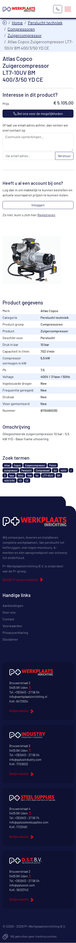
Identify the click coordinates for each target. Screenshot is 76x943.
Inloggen (38, 205)
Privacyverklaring (15, 632)
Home (17, 22)
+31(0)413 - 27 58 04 (27, 692)
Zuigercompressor (25, 35)
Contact (8, 619)
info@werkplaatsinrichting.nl (28, 696)
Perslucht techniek (45, 22)
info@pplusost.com (22, 885)
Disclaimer (10, 639)
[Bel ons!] (57, 9)
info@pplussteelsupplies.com (28, 822)
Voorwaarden (12, 626)
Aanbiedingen (13, 605)
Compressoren (21, 28)
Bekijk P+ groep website (20, 579)
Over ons (9, 612)
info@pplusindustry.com (25, 759)
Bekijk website (18, 711)
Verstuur (64, 156)
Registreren (46, 215)
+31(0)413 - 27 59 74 (27, 818)
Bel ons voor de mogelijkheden (40, 113)
